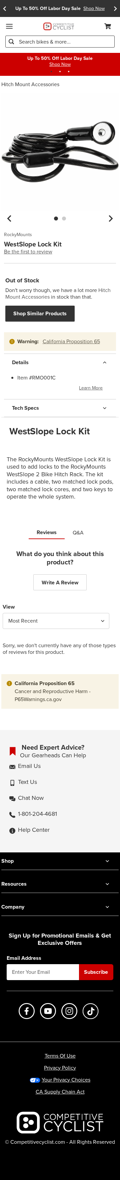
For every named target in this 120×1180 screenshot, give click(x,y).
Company (12, 907)
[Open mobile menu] (9, 26)
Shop (7, 861)
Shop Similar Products (40, 313)
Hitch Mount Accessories (30, 84)
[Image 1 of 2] (56, 218)
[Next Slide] (115, 8)
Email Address (24, 958)
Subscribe (96, 972)
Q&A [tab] (78, 532)
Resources (14, 884)
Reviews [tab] (47, 532)
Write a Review (60, 582)
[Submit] (11, 41)
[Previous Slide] (4, 8)
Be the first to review (28, 251)
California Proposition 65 (71, 341)
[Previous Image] (9, 218)
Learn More (91, 387)
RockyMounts (18, 235)
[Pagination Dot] (51, 71)
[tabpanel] (60, 608)
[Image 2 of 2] (64, 218)
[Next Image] (111, 218)
